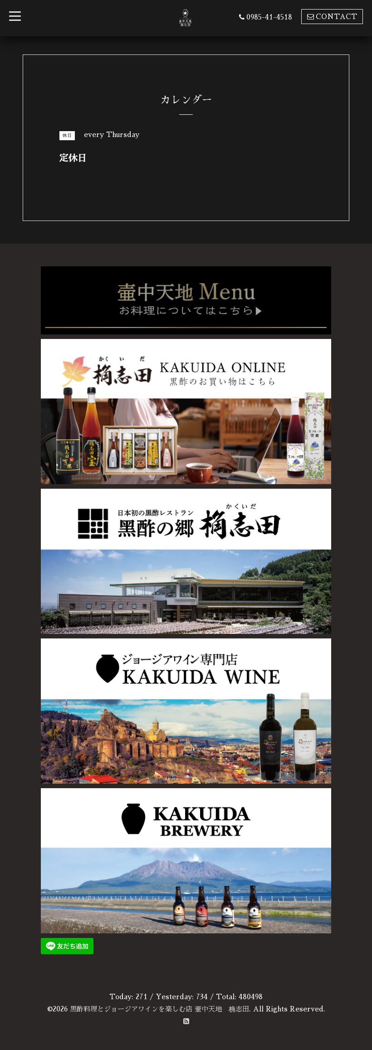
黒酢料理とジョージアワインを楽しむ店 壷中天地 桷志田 (159, 1009)
